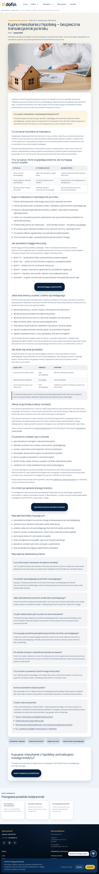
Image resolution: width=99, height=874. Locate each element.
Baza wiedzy (61, 4)
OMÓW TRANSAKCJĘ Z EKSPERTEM (26, 773)
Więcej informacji (66, 867)
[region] (49, 179)
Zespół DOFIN (18, 33)
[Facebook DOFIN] (4, 843)
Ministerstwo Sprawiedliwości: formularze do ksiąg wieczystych (44, 724)
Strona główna (6, 10)
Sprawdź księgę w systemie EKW (49, 287)
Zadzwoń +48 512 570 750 (9, 834)
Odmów (79, 867)
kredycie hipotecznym (43, 428)
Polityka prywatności (56, 856)
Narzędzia (46, 4)
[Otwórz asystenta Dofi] (93, 853)
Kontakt (73, 4)
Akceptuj (90, 867)
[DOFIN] (9, 4)
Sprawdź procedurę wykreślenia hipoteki (49, 507)
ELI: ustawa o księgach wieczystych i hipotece (36, 728)
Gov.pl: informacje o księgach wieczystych (34, 716)
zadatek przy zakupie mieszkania (64, 479)
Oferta (33, 4)
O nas (25, 4)
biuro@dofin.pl (13, 838)
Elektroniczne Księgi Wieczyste (30, 720)
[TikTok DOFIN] (15, 843)
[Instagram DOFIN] (9, 843)
